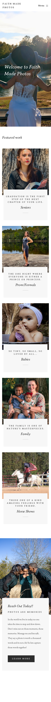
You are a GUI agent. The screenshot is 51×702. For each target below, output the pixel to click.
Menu (41, 5)
